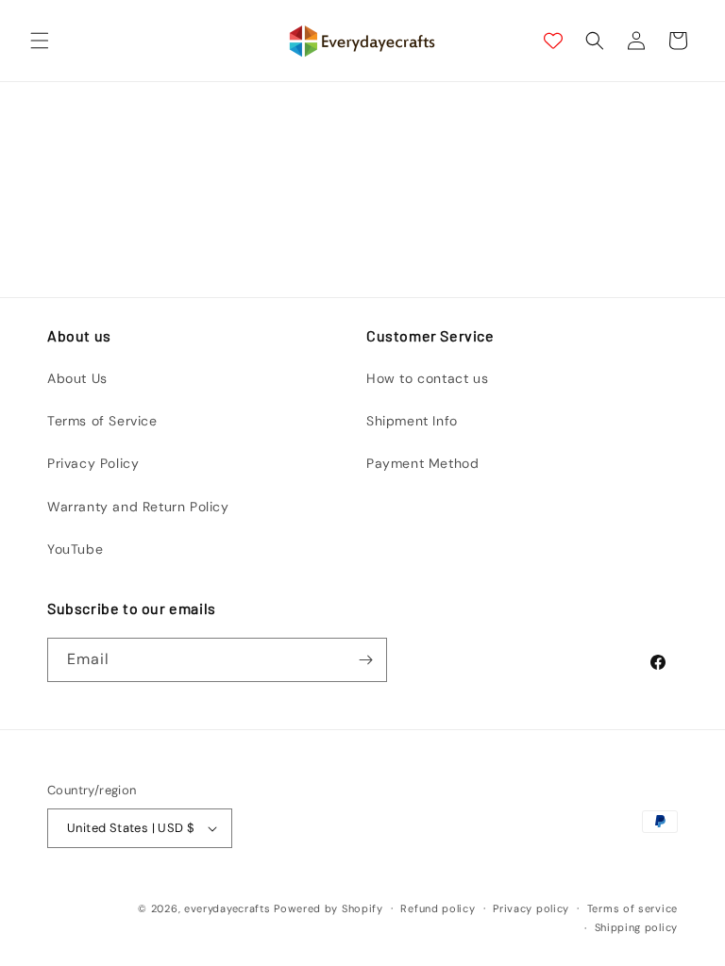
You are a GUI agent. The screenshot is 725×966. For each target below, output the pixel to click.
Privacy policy (531, 908)
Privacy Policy (93, 463)
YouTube (75, 549)
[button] (39, 40)
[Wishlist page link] (553, 40)
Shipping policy (637, 927)
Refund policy (437, 908)
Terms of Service (102, 420)
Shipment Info (412, 420)
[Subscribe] (365, 660)
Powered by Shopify (328, 908)
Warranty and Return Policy (138, 506)
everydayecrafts (227, 908)
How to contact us (427, 378)
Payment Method (422, 463)
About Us (77, 378)
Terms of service (632, 908)
